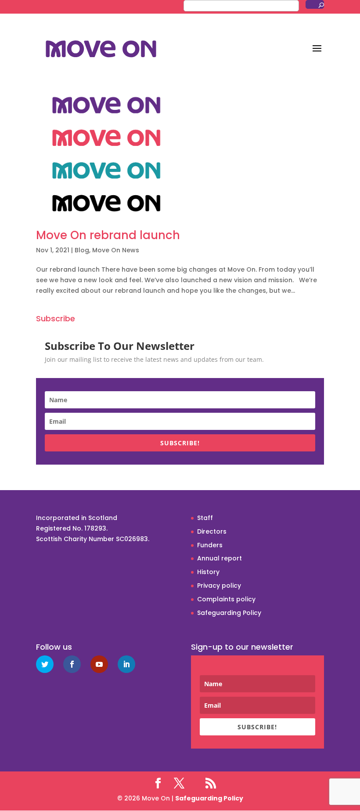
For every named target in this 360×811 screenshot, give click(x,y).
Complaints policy (226, 599)
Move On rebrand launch (108, 235)
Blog (82, 250)
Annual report (219, 558)
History (208, 571)
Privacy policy (219, 585)
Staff (205, 517)
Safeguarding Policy (229, 612)
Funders (210, 545)
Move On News (115, 250)
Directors (212, 531)
